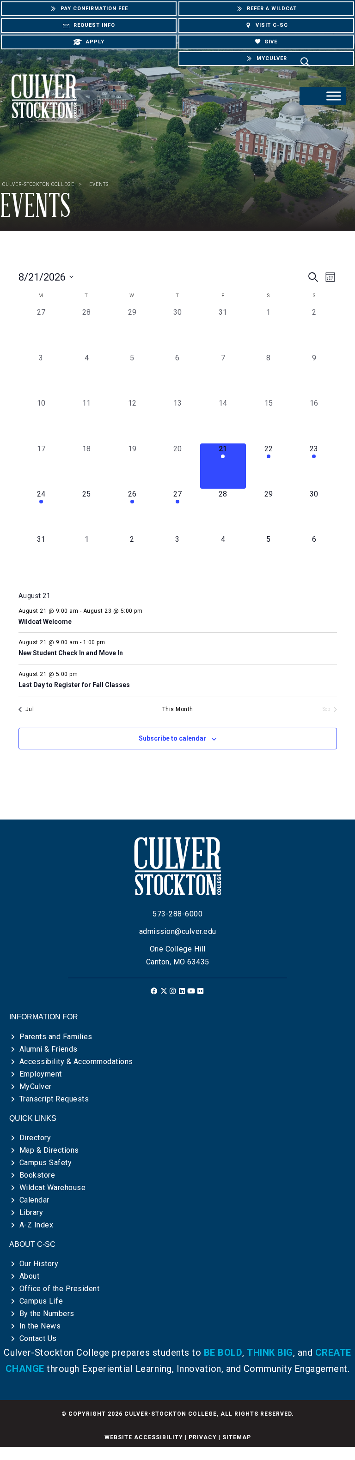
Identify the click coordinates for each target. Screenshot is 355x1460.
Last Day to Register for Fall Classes (74, 684)
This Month (177, 709)
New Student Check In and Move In (70, 653)
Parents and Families (55, 1036)
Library (31, 1212)
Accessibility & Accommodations (76, 1061)
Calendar (34, 1200)
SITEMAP (236, 1437)
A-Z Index (36, 1225)
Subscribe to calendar (172, 738)
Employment (40, 1074)
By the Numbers (46, 1313)
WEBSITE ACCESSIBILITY (143, 1437)
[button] (154, 990)
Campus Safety (45, 1162)
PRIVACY (203, 1437)
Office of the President (59, 1288)
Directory (35, 1137)
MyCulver (35, 1086)
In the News (40, 1326)
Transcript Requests (54, 1099)
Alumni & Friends (48, 1049)
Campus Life (41, 1301)
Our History (39, 1263)
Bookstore (37, 1175)
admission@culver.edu (177, 931)
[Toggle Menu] (333, 95)
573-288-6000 (177, 914)
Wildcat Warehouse (52, 1187)
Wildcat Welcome (45, 621)
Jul (29, 709)
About (29, 1276)
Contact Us (38, 1338)
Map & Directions (49, 1150)
